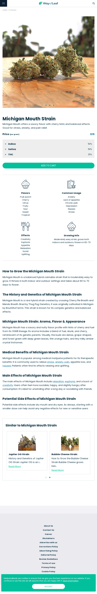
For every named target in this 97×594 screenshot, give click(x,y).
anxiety (59, 362)
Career (48, 534)
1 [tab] (42, 105)
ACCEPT (48, 586)
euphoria (70, 381)
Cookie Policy (48, 571)
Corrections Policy (48, 546)
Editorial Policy (48, 555)
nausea (7, 365)
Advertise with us (48, 542)
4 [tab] (53, 105)
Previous (3, 452)
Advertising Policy (48, 551)
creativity (8, 385)
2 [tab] (46, 105)
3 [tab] (49, 105)
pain (66, 362)
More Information (70, 581)
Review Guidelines (48, 559)
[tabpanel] (48, 62)
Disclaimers (49, 538)
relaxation (58, 381)
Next (93, 452)
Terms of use (48, 563)
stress (50, 362)
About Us (48, 526)
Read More (15, 466)
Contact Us (48, 530)
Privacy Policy (48, 567)
